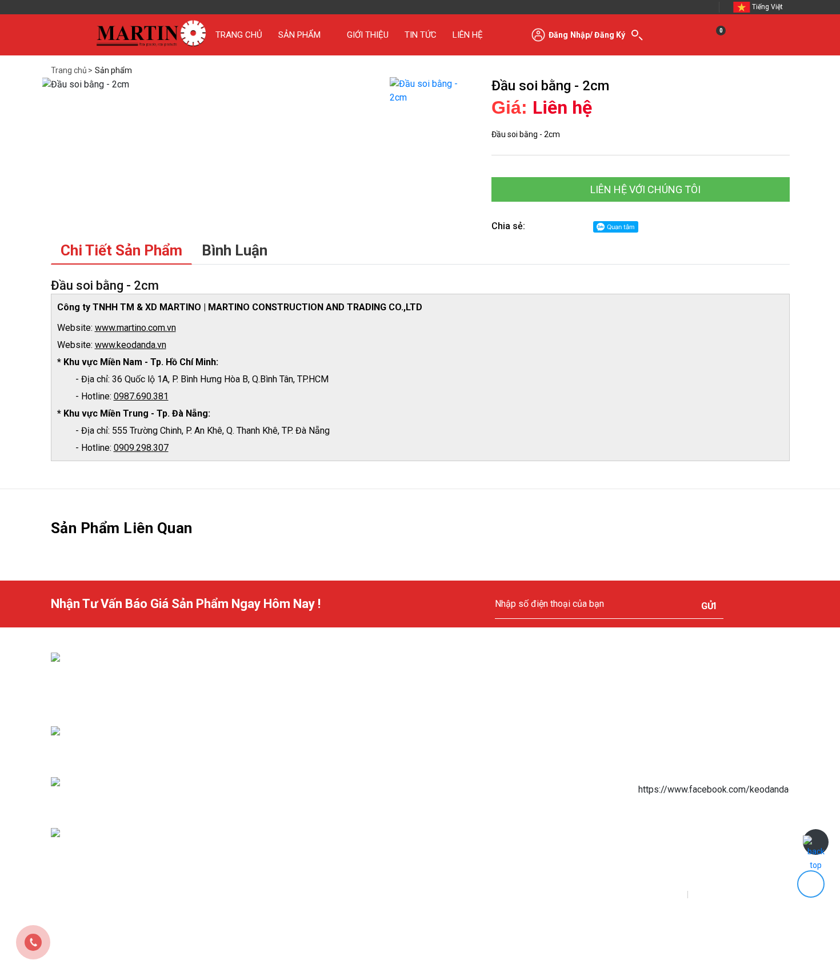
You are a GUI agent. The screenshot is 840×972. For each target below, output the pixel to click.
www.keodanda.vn (130, 344)
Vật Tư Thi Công (499, 784)
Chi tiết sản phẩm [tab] (121, 250)
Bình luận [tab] (234, 250)
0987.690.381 (141, 396)
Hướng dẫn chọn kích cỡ (345, 758)
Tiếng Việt (767, 7)
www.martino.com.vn (135, 327)
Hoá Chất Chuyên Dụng (511, 758)
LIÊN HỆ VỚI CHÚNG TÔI (644, 189)
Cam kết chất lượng (338, 859)
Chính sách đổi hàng (339, 809)
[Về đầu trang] (816, 842)
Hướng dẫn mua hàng (342, 708)
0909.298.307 (141, 447)
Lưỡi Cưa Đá (492, 733)
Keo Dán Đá (490, 708)
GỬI (708, 606)
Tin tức (482, 859)
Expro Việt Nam (257, 896)
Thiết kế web (192, 896)
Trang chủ (69, 70)
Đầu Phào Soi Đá (500, 809)
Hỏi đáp (316, 834)
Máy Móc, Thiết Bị (501, 834)
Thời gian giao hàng (338, 784)
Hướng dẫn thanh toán (343, 733)
